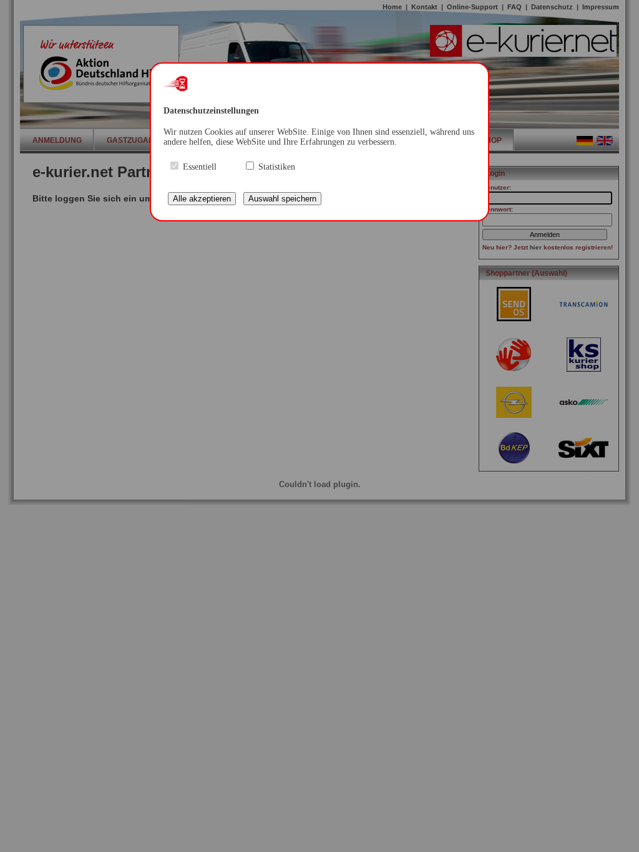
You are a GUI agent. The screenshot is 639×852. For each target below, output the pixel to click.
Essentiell (200, 167)
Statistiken (276, 167)
